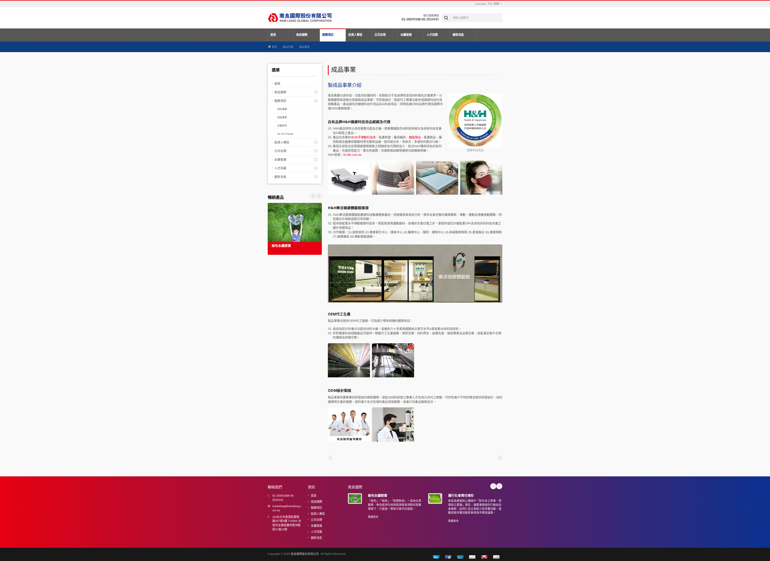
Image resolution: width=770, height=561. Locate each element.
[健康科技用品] (475, 120)
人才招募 (432, 34)
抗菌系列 (282, 125)
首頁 (273, 34)
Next (313, 196)
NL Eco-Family (285, 134)
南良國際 (301, 34)
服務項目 (327, 34)
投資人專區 (355, 34)
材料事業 (282, 109)
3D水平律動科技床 (363, 137)
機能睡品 (415, 137)
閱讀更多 (373, 516)
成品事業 (282, 117)
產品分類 (288, 46)
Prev (319, 196)
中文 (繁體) (493, 3)
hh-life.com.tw (352, 154)
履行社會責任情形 (461, 495)
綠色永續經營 (281, 245)
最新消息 (458, 34)
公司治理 (380, 34)
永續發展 (406, 34)
